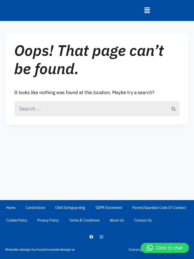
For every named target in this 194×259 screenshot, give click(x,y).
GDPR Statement (108, 207)
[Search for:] (97, 109)
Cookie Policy (16, 220)
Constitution (35, 207)
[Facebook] (91, 237)
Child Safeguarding (70, 207)
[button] (147, 10)
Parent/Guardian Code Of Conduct (159, 207)
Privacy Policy (48, 220)
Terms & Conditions (84, 220)
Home (10, 207)
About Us (117, 220)
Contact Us (143, 220)
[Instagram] (101, 237)
